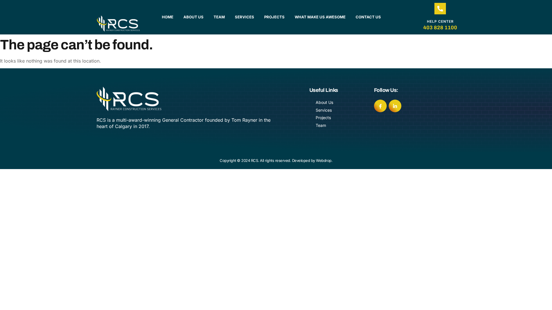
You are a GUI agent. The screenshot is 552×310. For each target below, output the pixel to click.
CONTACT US (368, 17)
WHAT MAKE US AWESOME (320, 17)
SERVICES (244, 17)
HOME (167, 17)
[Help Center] (440, 8)
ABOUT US (193, 17)
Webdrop (323, 160)
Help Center (440, 21)
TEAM (219, 17)
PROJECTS (274, 17)
